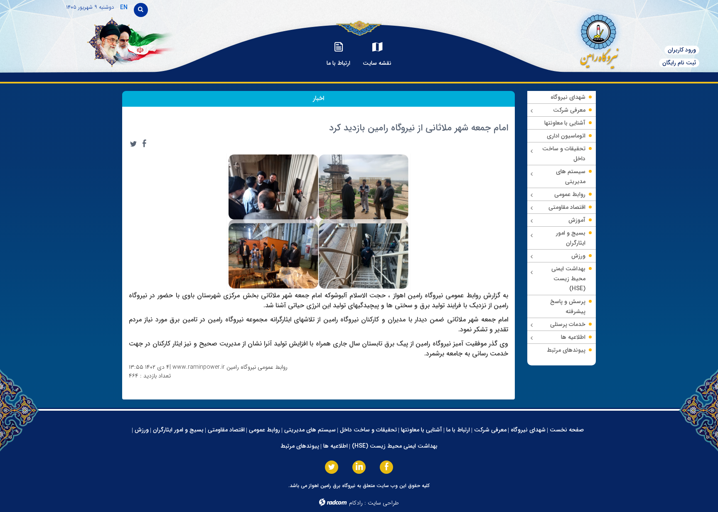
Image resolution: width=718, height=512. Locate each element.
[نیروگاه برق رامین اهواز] (586, 39)
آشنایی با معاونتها (421, 429)
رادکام (356, 502)
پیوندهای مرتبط (299, 446)
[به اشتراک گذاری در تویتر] (133, 143)
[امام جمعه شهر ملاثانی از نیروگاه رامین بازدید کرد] (319, 220)
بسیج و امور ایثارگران (178, 429)
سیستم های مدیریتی (310, 429)
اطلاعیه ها (335, 446)
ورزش (142, 429)
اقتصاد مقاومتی (226, 429)
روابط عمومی (264, 429)
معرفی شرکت (490, 429)
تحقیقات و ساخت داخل (368, 429)
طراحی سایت (383, 502)
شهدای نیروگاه (528, 429)
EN (124, 7)
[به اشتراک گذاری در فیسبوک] (144, 143)
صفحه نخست (567, 429)
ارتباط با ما (458, 429)
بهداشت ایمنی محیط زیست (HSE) (395, 446)
